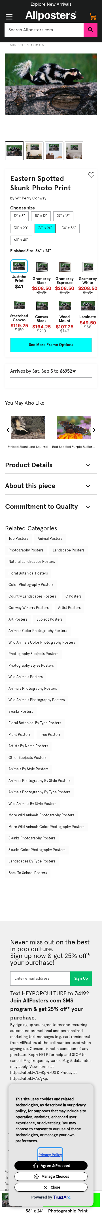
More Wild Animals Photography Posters (41, 815)
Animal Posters (50, 539)
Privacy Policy (50, 1154)
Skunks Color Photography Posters (36, 850)
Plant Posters (19, 735)
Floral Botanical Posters (28, 573)
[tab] (19, 216)
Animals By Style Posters (28, 769)
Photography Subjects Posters (33, 654)
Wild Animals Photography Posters (36, 700)
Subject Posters (50, 619)
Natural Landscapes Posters (31, 562)
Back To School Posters (27, 873)
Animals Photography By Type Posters (39, 792)
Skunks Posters (20, 712)
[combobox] (44, 30)
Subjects (18, 45)
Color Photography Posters (31, 585)
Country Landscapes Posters (32, 596)
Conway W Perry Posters (28, 608)
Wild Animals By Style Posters (32, 804)
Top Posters (18, 539)
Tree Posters (50, 735)
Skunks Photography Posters (31, 838)
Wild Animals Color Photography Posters (41, 642)
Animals (37, 45)
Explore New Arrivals (51, 4)
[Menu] (9, 16)
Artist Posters (69, 608)
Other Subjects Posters (27, 758)
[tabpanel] (51, 296)
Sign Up (81, 979)
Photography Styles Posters (31, 666)
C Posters (73, 596)
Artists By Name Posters (28, 746)
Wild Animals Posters (25, 677)
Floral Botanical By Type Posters (34, 723)
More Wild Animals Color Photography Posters (46, 827)
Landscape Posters (68, 550)
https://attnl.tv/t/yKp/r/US (33, 1073)
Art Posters (17, 619)
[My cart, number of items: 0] (92, 15)
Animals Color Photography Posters (37, 631)
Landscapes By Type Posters (31, 861)
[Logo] (51, 16)
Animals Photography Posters (32, 689)
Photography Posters (25, 550)
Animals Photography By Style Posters (39, 781)
